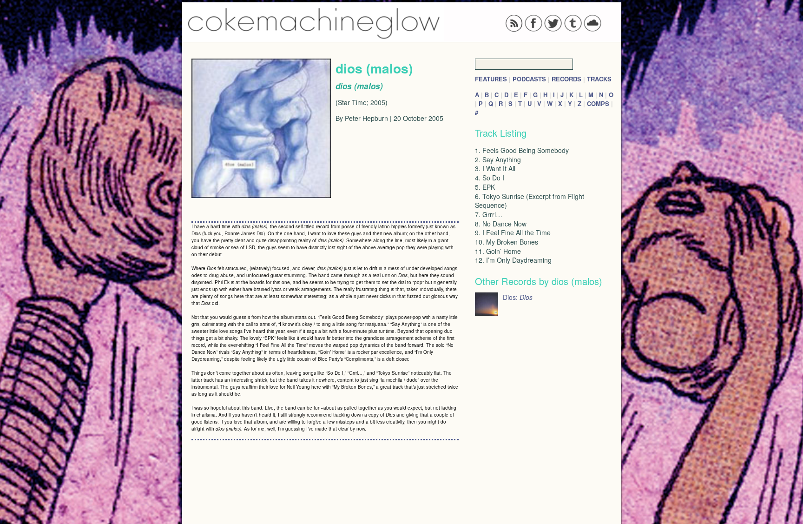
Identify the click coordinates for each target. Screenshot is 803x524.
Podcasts (529, 78)
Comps (598, 103)
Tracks (599, 78)
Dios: (518, 297)
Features (491, 78)
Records (566, 78)
